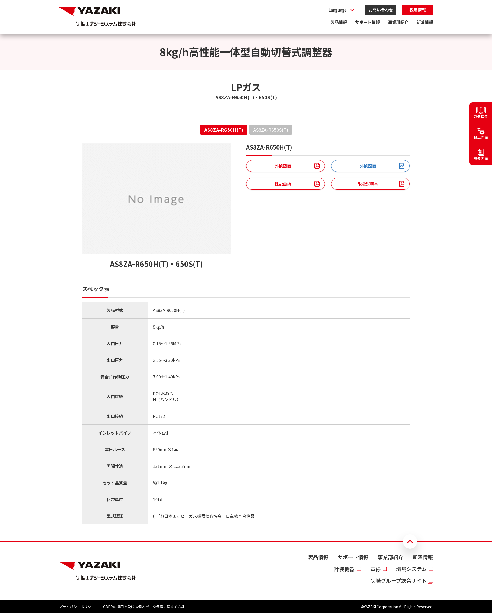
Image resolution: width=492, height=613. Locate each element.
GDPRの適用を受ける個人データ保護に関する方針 (144, 606)
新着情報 (425, 22)
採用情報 (417, 10)
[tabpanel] (246, 333)
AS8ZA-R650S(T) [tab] (270, 129)
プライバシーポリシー (77, 606)
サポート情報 (367, 22)
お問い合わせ (380, 10)
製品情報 (339, 22)
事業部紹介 (398, 22)
